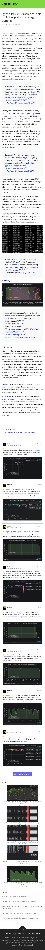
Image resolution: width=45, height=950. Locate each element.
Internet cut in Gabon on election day (14, 897)
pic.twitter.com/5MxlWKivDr (15, 168)
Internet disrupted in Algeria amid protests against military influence (22, 883)
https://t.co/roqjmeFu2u (26, 97)
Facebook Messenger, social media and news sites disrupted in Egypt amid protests (22, 862)
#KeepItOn (9, 97)
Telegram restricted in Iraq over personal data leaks (19, 901)
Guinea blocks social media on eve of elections (22, 842)
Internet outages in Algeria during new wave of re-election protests (22, 803)
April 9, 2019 (29, 171)
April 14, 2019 (29, 337)
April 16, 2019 (29, 273)
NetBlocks (5, 384)
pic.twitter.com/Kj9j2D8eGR (15, 334)
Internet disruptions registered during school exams (19, 913)
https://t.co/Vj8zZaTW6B (16, 165)
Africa (10, 432)
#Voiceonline (9, 157)
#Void (33, 92)
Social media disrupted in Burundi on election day (22, 823)
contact (9, 396)
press (4, 396)
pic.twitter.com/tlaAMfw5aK (15, 270)
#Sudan (8, 324)
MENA (33, 432)
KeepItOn (26, 432)
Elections (18, 432)
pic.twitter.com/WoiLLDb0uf (15, 100)
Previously (6, 281)
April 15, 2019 (29, 103)
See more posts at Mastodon (22, 774)
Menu (41, 4)
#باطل (15, 97)
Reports (13, 430)
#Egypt (11, 87)
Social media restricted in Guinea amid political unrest (20, 918)
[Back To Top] (22, 929)
